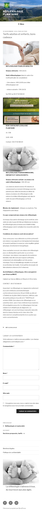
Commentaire (8, 346)
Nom (5, 373)
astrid (24, 31)
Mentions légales (8, 448)
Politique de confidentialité (12, 452)
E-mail (5, 383)
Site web (6, 393)
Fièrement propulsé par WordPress (14, 508)
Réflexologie (11, 327)
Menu (22, 24)
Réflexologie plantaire (13, 13)
